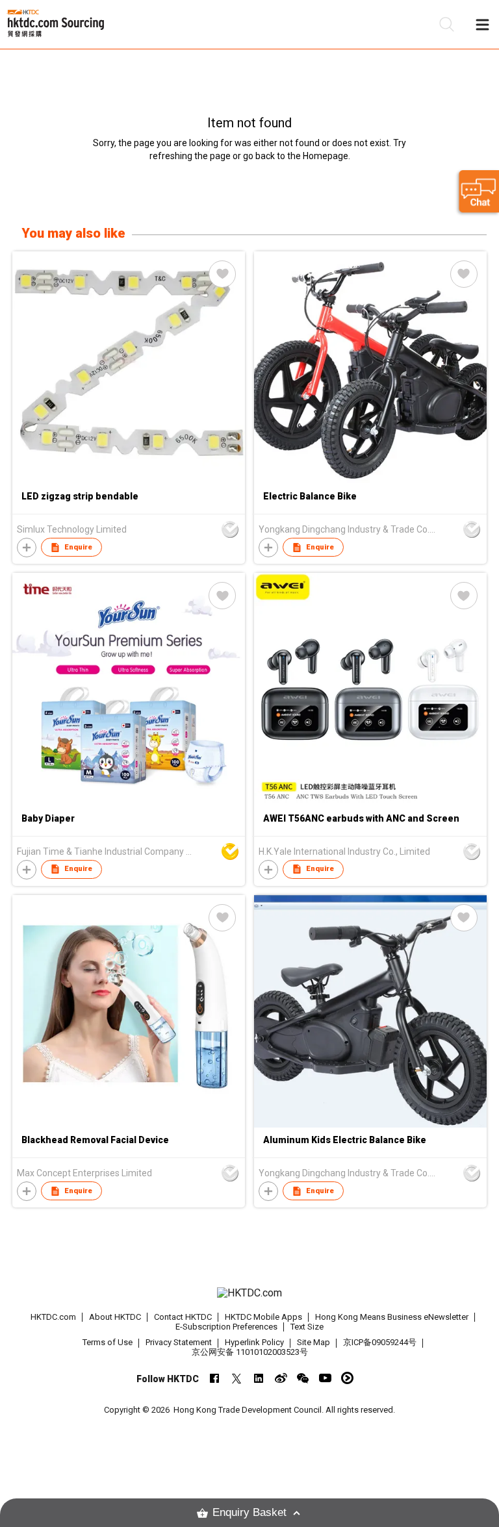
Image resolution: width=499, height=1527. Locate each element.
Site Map (313, 1342)
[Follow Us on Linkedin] (259, 1378)
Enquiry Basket (249, 1512)
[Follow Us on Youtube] (325, 1378)
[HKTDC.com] (249, 1293)
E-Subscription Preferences (226, 1326)
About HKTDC (115, 1317)
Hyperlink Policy (254, 1342)
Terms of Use (108, 1342)
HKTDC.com (53, 1317)
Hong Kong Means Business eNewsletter (391, 1317)
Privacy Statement (179, 1342)
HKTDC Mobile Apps (263, 1317)
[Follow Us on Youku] (347, 1378)
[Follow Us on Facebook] (215, 1378)
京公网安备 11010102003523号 (250, 1352)
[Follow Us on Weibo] (281, 1378)
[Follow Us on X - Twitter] (237, 1378)
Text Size (307, 1326)
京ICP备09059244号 (379, 1342)
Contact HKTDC (183, 1317)
